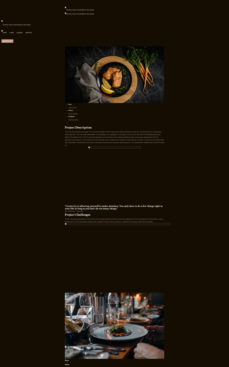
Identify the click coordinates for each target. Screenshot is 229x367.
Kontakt (28, 33)
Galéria (20, 33)
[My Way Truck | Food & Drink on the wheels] (79, 9)
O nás (12, 33)
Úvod (5, 33)
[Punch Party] (114, 75)
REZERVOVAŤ (7, 41)
